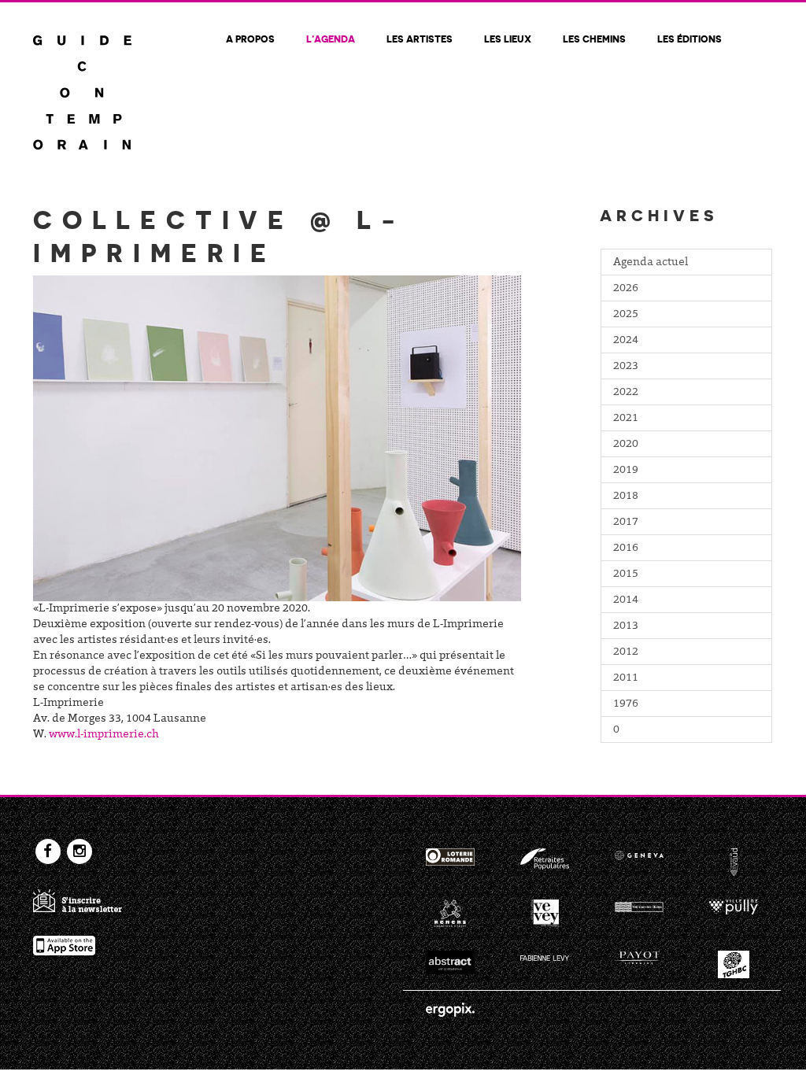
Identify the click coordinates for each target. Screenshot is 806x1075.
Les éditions (689, 38)
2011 (625, 678)
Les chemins (594, 38)
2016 (625, 548)
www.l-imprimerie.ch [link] (104, 735)
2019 (625, 470)
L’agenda (330, 38)
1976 (625, 704)
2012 (625, 652)
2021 (625, 418)
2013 (625, 626)
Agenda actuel (650, 262)
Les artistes (419, 38)
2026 (625, 288)
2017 (625, 522)
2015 (625, 574)
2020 (625, 444)
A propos (250, 38)
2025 (625, 314)
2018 (625, 496)
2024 (625, 340)
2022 (625, 392)
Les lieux (507, 38)
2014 (625, 600)
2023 (625, 366)
